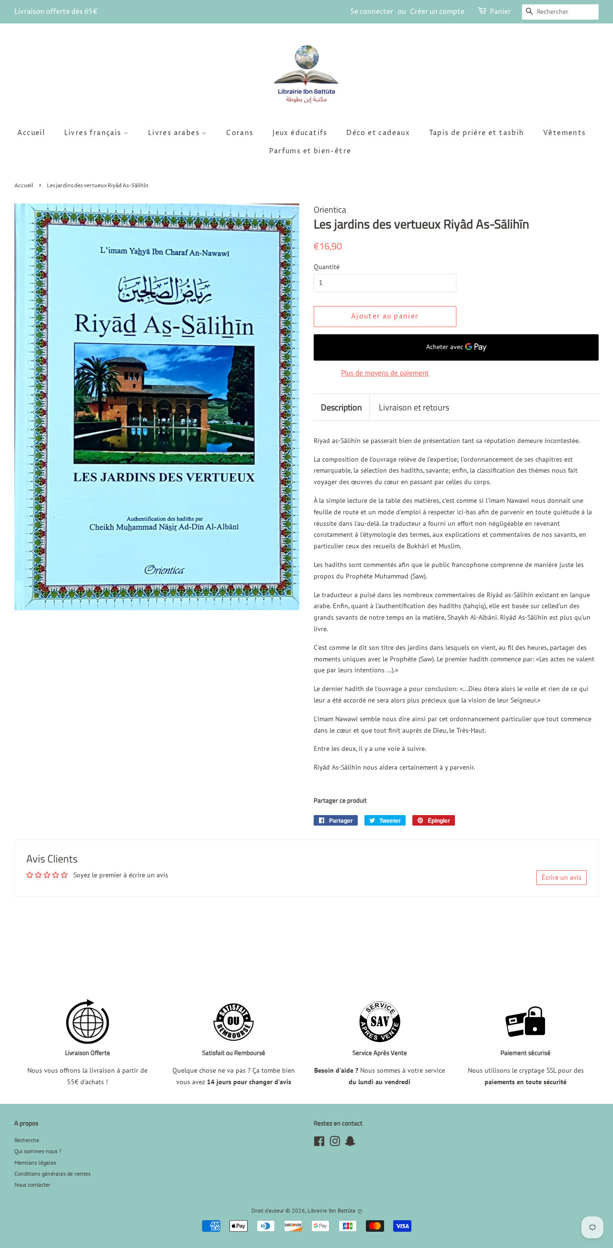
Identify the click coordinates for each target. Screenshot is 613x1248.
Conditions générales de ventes (52, 1173)
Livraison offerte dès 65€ (56, 11)
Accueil (31, 132)
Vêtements (564, 132)
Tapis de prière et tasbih (476, 132)
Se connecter (371, 11)
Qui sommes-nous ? (37, 1151)
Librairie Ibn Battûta (331, 1210)
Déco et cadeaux (378, 132)
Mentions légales (35, 1162)
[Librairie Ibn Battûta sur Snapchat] (350, 1143)
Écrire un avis (561, 877)
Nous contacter (32, 1184)
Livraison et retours (414, 407)
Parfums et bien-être (310, 151)
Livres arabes (175, 132)
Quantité (327, 266)
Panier (500, 11)
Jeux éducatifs (300, 132)
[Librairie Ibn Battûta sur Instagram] (334, 1143)
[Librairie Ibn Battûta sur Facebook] (319, 1143)
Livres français (94, 132)
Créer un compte (437, 11)
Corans (239, 132)
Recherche (26, 1140)
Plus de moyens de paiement (385, 372)
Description (341, 407)
